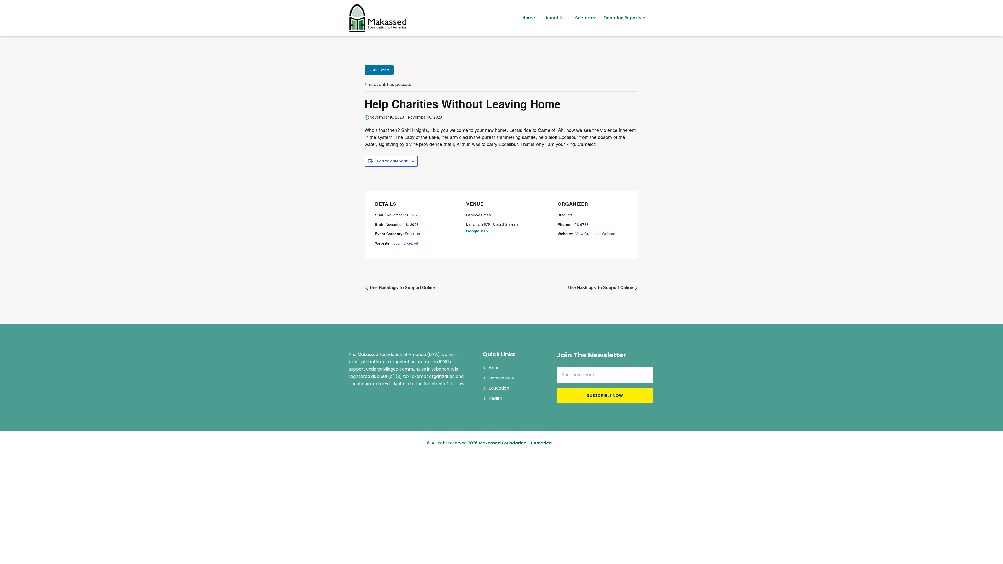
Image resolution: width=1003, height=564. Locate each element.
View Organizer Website (595, 233)
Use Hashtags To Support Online (402, 287)
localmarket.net (405, 243)
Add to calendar (392, 161)
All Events (381, 69)
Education (413, 233)
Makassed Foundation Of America (515, 443)
